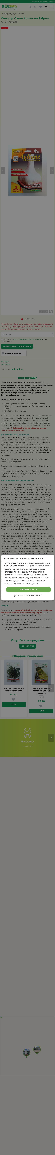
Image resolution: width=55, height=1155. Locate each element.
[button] (27, 595)
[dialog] (27, 577)
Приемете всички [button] (28, 589)
